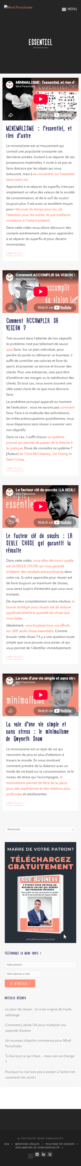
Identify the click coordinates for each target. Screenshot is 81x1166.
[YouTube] (50, 1154)
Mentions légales (27, 1144)
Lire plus (15, 253)
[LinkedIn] (43, 1154)
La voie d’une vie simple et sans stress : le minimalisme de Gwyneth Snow (37, 731)
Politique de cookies (60, 1144)
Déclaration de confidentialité (38, 1148)
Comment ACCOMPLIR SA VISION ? (32, 323)
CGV (6, 1144)
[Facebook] (30, 1155)
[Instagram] (37, 1154)
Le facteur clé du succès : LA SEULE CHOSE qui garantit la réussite (39, 542)
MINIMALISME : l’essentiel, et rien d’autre (39, 131)
